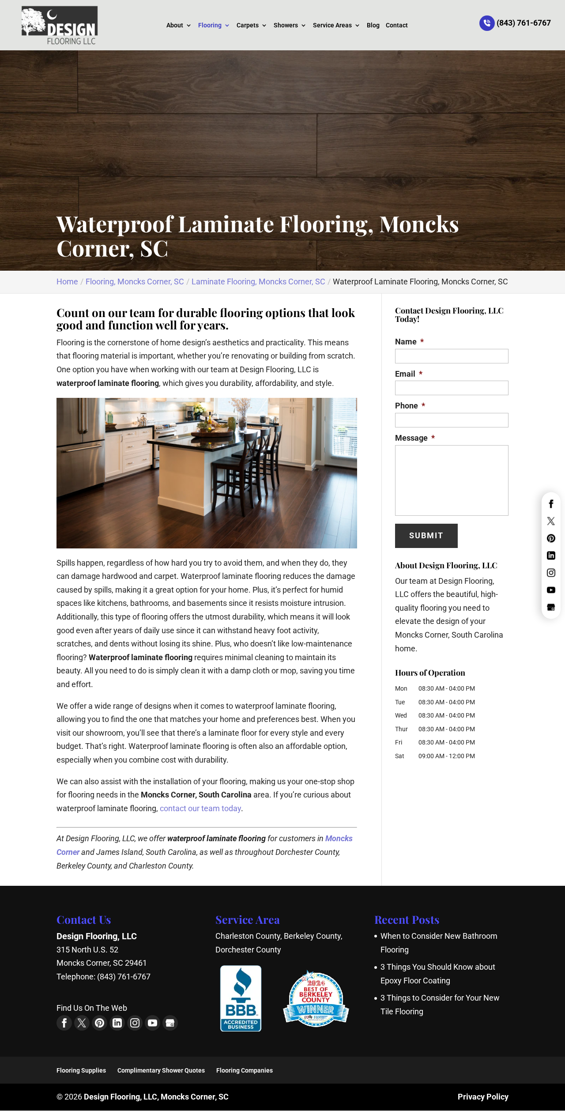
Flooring (210, 25)
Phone (410, 405)
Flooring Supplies (81, 1070)
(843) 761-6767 (523, 22)
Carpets (248, 25)
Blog (373, 25)
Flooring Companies (244, 1070)
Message (415, 437)
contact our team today (200, 808)
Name (409, 341)
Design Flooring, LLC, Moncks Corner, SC (156, 1096)
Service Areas (332, 25)
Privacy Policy (483, 1096)
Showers (286, 25)
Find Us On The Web (91, 1008)
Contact (397, 25)
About (174, 25)
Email (408, 373)
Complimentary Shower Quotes (161, 1070)
